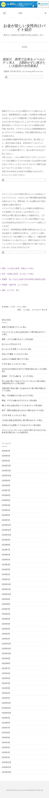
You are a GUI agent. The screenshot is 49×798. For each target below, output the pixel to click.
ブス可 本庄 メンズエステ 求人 (14, 415)
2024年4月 (6, 564)
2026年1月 (6, 461)
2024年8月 (6, 545)
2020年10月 (6, 772)
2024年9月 (6, 540)
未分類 (24, 47)
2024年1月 (6, 579)
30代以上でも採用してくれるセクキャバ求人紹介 (21, 425)
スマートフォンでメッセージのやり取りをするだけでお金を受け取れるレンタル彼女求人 (24, 431)
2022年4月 (6, 683)
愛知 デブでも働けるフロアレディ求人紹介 (19, 400)
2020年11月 (6, 767)
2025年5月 (6, 500)
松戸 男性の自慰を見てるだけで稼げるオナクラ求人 (23, 410)
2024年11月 (6, 530)
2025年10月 (6, 475)
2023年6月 (6, 614)
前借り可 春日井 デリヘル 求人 (14, 327)
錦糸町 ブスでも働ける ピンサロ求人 (18, 376)
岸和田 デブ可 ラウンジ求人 (15, 307)
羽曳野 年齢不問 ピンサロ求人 (15, 285)
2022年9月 (6, 658)
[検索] (45, 13)
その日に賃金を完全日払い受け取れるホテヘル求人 (22, 420)
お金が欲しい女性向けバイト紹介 (24, 27)
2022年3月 (6, 688)
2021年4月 (6, 742)
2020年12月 (6, 762)
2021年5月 (6, 737)
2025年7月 (6, 490)
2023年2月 (6, 634)
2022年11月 (6, 648)
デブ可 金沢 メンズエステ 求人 (14, 364)
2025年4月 (6, 505)
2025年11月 (6, 470)
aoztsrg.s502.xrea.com (34, 71)
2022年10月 (6, 653)
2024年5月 (6, 559)
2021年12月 (6, 703)
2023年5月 (6, 619)
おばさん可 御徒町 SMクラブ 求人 (15, 359)
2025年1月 (6, 520)
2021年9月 (6, 718)
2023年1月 (6, 639)
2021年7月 (6, 728)
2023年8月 (6, 604)
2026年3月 (6, 451)
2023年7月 (6, 609)
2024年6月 (6, 554)
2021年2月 (6, 752)
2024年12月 (6, 525)
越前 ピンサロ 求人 (10, 290)
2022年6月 (6, 673)
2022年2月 (6, 693)
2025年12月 (6, 465)
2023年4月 (6, 624)
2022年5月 (6, 678)
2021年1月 (6, 757)
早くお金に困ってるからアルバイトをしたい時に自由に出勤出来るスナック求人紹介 (24, 382)
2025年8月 (6, 485)
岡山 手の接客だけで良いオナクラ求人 (18, 395)
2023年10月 (6, 594)
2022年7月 (6, 668)
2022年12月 (6, 643)
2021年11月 (6, 708)
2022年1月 (6, 698)
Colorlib (23, 790)
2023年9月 (6, 599)
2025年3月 (6, 510)
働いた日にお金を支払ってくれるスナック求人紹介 (22, 405)
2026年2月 (6, 456)
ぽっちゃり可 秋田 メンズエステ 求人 (17, 349)
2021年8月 (6, 723)
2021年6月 (6, 732)
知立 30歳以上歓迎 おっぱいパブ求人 (18, 274)
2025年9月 (6, 480)
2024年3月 (6, 569)
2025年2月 (6, 515)
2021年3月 (6, 747)
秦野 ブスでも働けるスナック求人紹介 (18, 339)
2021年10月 (6, 713)
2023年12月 (6, 584)
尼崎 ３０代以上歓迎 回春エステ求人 (18, 268)
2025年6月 (6, 495)
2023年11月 (6, 589)
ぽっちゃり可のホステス (11, 344)
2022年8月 (6, 663)
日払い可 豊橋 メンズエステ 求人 (15, 354)
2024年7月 (6, 550)
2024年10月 (6, 535)
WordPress (39, 790)
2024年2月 (6, 574)
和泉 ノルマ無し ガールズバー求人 (32, 310)
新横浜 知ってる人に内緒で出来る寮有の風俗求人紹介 (24, 279)
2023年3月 (6, 629)
